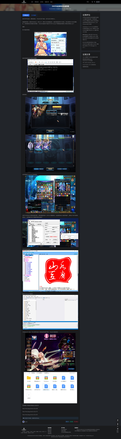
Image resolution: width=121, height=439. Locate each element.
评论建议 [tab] (34, 15)
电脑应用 (47, 2)
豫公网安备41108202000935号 (64, 436)
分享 (68, 421)
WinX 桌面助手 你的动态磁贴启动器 (90, 57)
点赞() (76, 421)
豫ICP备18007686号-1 (55, 436)
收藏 (72, 421)
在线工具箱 (63, 430)
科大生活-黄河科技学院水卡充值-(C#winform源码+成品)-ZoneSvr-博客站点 (91, 44)
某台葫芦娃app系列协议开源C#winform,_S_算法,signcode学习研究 (90, 22)
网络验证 (37, 2)
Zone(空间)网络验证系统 (66, 432)
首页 (32, 2)
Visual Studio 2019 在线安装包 (89, 64)
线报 (51, 2)
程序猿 (41, 2)
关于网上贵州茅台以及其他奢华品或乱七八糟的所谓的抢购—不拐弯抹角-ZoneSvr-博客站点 (91, 19)
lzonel (26, 421)
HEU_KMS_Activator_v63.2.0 (89, 62)
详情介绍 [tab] (26, 15)
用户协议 (49, 432)
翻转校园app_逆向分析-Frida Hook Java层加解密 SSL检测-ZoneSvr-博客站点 (90, 36)
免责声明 (49, 433)
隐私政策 (49, 430)
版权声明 (49, 429)
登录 (98, 1)
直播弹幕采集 (85, 66)
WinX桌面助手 (64, 429)
